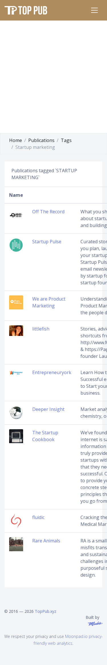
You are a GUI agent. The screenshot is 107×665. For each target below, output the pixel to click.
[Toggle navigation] (94, 10)
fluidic (38, 517)
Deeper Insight (48, 409)
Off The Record (48, 211)
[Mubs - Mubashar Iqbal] (94, 623)
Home (15, 140)
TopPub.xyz (45, 611)
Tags (66, 140)
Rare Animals (46, 541)
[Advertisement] (53, 76)
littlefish (40, 329)
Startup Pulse (46, 241)
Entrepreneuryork (51, 372)
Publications (41, 140)
